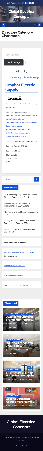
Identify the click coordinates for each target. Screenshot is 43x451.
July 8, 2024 (13, 405)
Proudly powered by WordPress (14, 437)
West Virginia (10, 107)
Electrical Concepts (13, 313)
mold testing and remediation (16, 285)
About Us (24, 446)
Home (17, 446)
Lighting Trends (28, 313)
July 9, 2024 (13, 379)
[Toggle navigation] (19, 25)
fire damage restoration (13, 275)
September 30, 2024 (16, 350)
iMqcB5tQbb (27, 379)
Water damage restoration (14, 266)
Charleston (24, 104)
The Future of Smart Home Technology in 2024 (20, 375)
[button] (35, 25)
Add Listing (21, 71)
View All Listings (31, 77)
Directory (16, 77)
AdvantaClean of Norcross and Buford (19, 252)
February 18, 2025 (16, 323)
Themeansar (21, 440)
